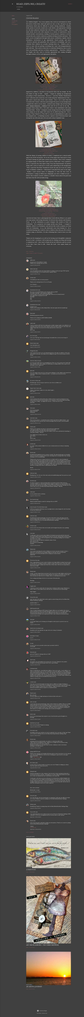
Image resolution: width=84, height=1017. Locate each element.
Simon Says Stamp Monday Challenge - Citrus (48, 86)
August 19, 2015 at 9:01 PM (35, 393)
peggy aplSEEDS (34, 751)
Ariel (31, 619)
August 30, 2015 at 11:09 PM (35, 808)
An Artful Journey (34, 987)
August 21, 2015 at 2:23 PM (35, 593)
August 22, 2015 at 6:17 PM (35, 664)
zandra (31, 443)
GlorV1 (31, 659)
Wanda (31, 571)
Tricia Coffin (32, 812)
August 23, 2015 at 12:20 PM (35, 726)
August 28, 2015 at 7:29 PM (35, 791)
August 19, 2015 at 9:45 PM (35, 404)
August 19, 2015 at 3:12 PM (35, 339)
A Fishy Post (31, 870)
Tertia (31, 408)
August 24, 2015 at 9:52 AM (35, 735)
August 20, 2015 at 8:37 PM (35, 488)
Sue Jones (32, 335)
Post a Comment (30, 832)
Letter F (13, 22)
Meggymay (33, 350)
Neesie (31, 739)
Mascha (32, 693)
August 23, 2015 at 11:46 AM (35, 719)
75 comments (32, 871)
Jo (30, 643)
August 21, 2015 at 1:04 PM (35, 567)
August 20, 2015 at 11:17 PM (35, 495)
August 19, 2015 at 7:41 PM (35, 366)
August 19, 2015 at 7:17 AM (35, 273)
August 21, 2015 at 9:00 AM (35, 529)
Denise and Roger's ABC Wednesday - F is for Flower (48, 210)
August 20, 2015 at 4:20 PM (35, 477)
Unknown (32, 473)
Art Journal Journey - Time (48, 148)
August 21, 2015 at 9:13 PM (35, 624)
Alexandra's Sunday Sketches (48, 153)
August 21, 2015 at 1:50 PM (35, 582)
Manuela (32, 652)
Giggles (32, 586)
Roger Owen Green (34, 388)
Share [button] (13, 15)
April (31, 370)
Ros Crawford (33, 499)
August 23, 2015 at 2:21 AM (35, 698)
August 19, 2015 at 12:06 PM (35, 286)
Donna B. (32, 795)
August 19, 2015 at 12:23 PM (35, 319)
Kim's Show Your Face (48, 152)
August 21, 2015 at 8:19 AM (35, 522)
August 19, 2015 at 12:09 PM (35, 300)
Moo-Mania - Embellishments (48, 88)
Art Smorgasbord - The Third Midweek (42, 945)
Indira (31, 492)
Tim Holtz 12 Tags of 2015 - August (48, 84)
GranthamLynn (33, 723)
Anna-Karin (32, 730)
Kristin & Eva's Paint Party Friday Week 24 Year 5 (48, 151)
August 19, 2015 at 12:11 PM (35, 309)
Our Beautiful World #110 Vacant (48, 213)
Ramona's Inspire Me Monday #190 (48, 216)
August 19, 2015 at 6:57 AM (35, 265)
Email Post (31, 251)
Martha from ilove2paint (35, 628)
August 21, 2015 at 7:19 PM (35, 615)
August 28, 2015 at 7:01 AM (35, 767)
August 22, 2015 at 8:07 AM (35, 656)
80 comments (32, 988)
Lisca (31, 533)
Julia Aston (32, 418)
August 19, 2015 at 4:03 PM (35, 357)
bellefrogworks (33, 608)
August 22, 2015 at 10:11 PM (35, 678)
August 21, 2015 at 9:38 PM (35, 632)
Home (18, 9)
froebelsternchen (34, 290)
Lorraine (32, 682)
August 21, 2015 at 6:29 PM (35, 604)
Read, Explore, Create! (30, 3)
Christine (32, 525)
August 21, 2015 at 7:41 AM (35, 512)
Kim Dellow (32, 762)
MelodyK (32, 771)
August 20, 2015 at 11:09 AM (35, 448)
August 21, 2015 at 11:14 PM (35, 639)
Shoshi (31, 452)
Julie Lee (32, 701)
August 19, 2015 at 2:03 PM (35, 331)
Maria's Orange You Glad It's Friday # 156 (48, 214)
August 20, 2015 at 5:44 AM (35, 423)
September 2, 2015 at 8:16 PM (35, 829)
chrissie (31, 277)
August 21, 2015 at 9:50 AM (35, 545)
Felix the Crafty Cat (34, 360)
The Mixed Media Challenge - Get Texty (48, 149)
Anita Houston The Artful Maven (37, 507)
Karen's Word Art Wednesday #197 (48, 208)
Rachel (31, 820)
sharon (31, 714)
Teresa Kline (33, 597)
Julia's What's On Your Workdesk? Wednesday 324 (48, 209)
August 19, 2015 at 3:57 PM (35, 347)
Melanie (32, 804)
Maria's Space (33, 343)
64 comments (32, 947)
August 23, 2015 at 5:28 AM (35, 710)
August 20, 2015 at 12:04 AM (35, 414)
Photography (15, 24)
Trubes (31, 426)
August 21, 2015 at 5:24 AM (35, 503)
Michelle (32, 480)
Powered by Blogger (43, 1010)
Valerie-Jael (32, 268)
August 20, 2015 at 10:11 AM (35, 440)
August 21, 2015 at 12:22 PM (35, 556)
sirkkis (31, 260)
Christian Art (14, 21)
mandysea (32, 668)
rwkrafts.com (33, 827)
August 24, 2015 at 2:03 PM (35, 747)
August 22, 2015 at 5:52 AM (35, 648)
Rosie (31, 313)
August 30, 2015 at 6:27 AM (35, 800)
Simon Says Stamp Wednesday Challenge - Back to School (49, 90)
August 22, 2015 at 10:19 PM (35, 689)
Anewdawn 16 (33, 635)
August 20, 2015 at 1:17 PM (35, 469)
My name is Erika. (34, 380)
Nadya (31, 549)
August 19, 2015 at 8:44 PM (35, 384)
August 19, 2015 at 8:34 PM (35, 376)
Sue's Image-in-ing (48, 212)
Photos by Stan (33, 560)
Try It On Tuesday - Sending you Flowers (48, 87)
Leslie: (31, 323)
